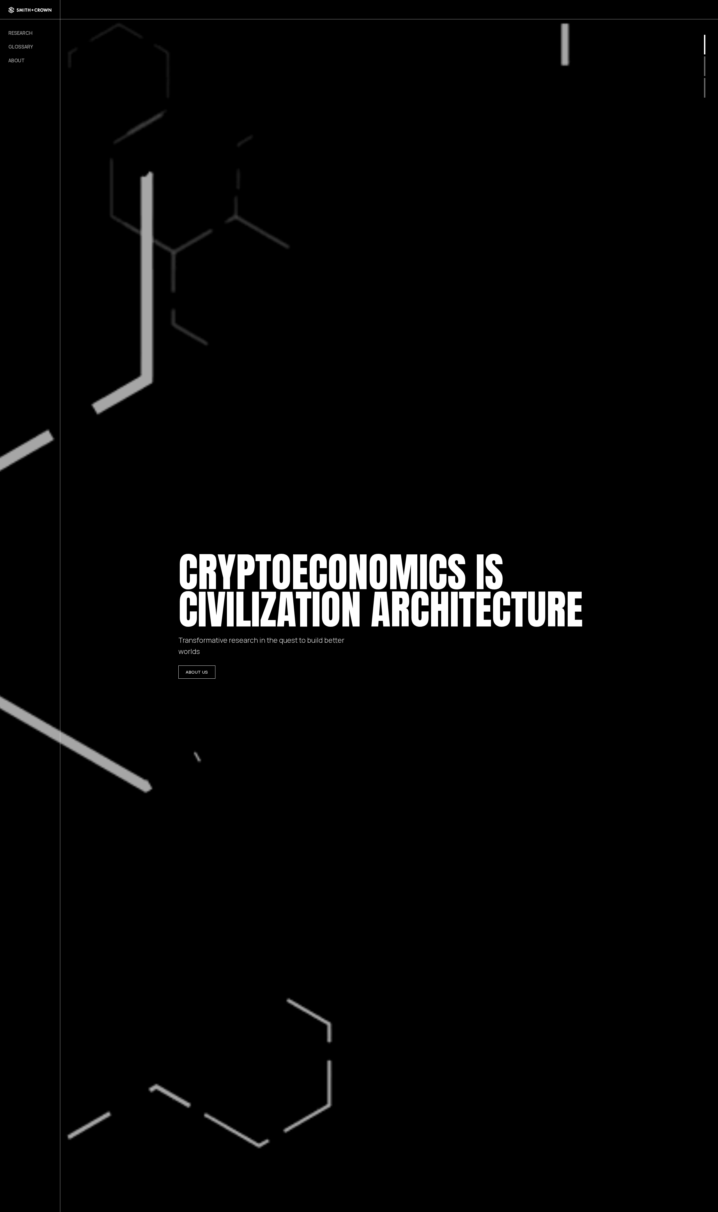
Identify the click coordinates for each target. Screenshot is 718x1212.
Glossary (20, 46)
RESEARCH (20, 33)
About (16, 60)
